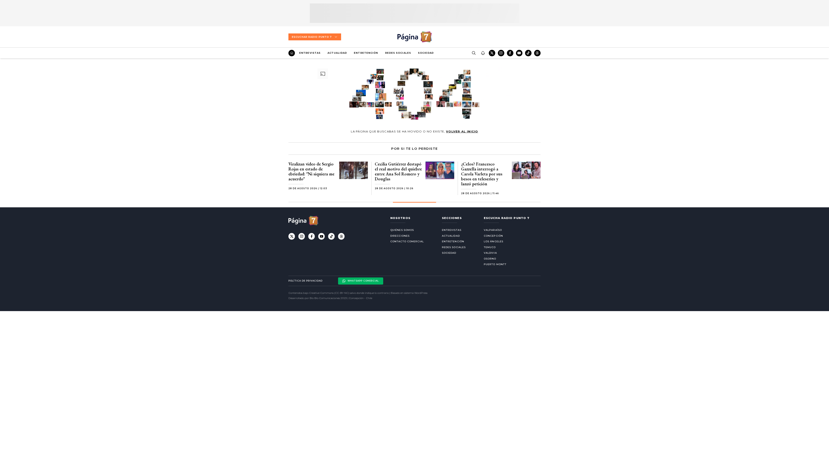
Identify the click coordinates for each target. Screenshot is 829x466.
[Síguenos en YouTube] (519, 53)
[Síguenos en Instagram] (501, 53)
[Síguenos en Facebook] (510, 53)
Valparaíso (493, 229)
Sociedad (426, 52)
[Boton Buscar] (473, 53)
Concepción (493, 235)
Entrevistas (310, 52)
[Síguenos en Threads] (537, 53)
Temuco (490, 247)
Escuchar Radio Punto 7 (312, 36)
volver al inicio (462, 131)
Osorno (490, 258)
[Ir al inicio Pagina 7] (414, 36)
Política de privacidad (305, 280)
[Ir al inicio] (291, 53)
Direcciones (400, 235)
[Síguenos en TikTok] (528, 53)
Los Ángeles (493, 241)
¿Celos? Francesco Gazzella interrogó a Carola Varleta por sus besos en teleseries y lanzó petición (481, 174)
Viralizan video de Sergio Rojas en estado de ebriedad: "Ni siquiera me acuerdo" (311, 171)
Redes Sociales (398, 52)
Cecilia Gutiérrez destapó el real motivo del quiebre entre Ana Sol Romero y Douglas (398, 171)
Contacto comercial (407, 241)
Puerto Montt (495, 264)
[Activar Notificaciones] (482, 53)
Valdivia (490, 252)
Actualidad (337, 52)
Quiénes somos (402, 229)
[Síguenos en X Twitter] (492, 53)
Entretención (366, 52)
